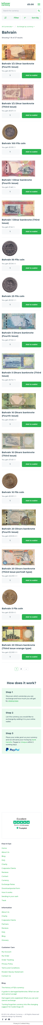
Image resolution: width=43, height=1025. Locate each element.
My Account (6, 952)
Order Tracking (8, 960)
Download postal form (11, 888)
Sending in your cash (10, 896)
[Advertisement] (21, 784)
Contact (5, 876)
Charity (4, 864)
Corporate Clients (9, 868)
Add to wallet (31, 75)
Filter (16, 18)
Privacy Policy (7, 964)
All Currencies (7, 27)
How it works (7, 892)
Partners (5, 924)
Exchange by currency (25, 27)
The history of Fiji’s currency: (13, 988)
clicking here (13, 701)
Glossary (5, 940)
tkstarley (19, 1016)
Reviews (5, 872)
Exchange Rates (8, 884)
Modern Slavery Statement (12, 972)
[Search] (39, 10)
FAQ (3, 860)
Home (4, 848)
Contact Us (6, 976)
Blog (3, 856)
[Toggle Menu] (39, 4)
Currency (5, 880)
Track (4, 900)
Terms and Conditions (11, 968)
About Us (5, 852)
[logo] (10, 4)
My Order (5, 956)
